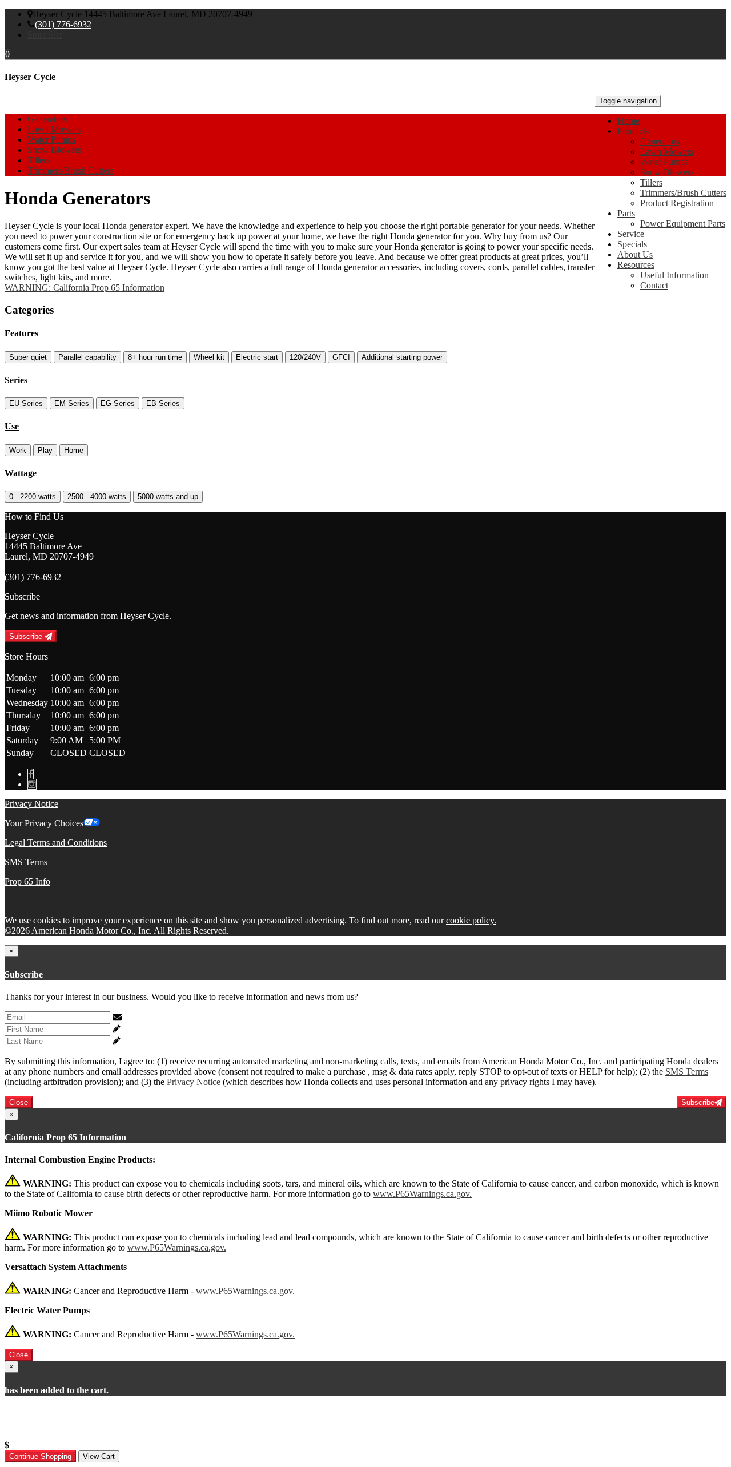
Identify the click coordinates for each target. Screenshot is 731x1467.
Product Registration (677, 203)
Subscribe (27, 636)
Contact (654, 285)
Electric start (257, 357)
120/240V (305, 357)
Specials (632, 244)
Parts (626, 213)
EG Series (118, 403)
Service (630, 234)
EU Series (26, 403)
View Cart (99, 1456)
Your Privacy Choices (44, 823)
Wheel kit (209, 357)
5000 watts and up (168, 496)
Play (45, 450)
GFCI (341, 357)
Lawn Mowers (666, 151)
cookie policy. (471, 920)
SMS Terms (26, 862)
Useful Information (674, 275)
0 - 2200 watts (32, 496)
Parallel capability (87, 357)
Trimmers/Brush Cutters (683, 193)
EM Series (71, 403)
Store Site (44, 34)
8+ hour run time (155, 357)
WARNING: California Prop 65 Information (84, 287)
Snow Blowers (667, 172)
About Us (635, 254)
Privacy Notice (31, 804)
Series (16, 380)
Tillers (651, 182)
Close (18, 1102)
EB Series (163, 403)
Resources (635, 265)
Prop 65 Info (27, 881)
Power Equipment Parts (682, 223)
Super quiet (28, 357)
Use (12, 426)
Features (21, 333)
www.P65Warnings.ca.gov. (422, 1194)
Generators (660, 141)
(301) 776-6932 (63, 24)
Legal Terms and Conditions (56, 842)
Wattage (21, 473)
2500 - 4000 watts (96, 496)
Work (17, 450)
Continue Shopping (40, 1456)
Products (633, 131)
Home (628, 121)
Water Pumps (664, 162)
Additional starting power (402, 357)
